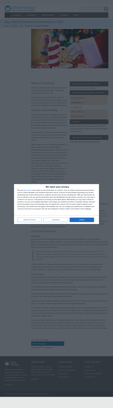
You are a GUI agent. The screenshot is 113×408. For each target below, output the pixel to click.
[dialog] (56, 204)
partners (29, 190)
